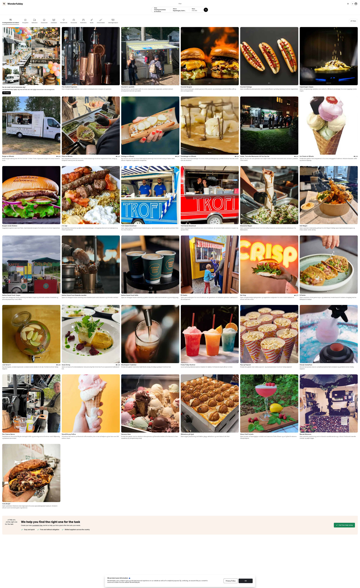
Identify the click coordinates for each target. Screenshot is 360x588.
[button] (354, 4)
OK (246, 581)
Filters (354, 21)
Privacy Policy (231, 581)
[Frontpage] (12, 4)
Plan (180, 4)
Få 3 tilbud (6, 92)
